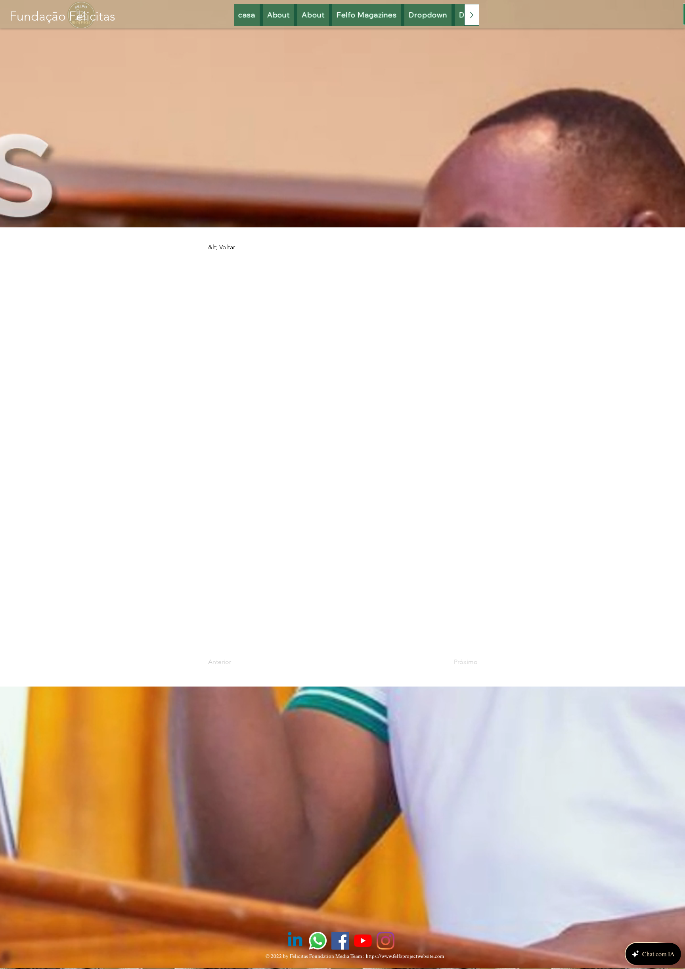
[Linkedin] (295, 941)
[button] (367, 15)
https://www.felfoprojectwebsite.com (405, 955)
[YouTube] (363, 941)
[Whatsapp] (318, 941)
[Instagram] (385, 941)
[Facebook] (340, 941)
